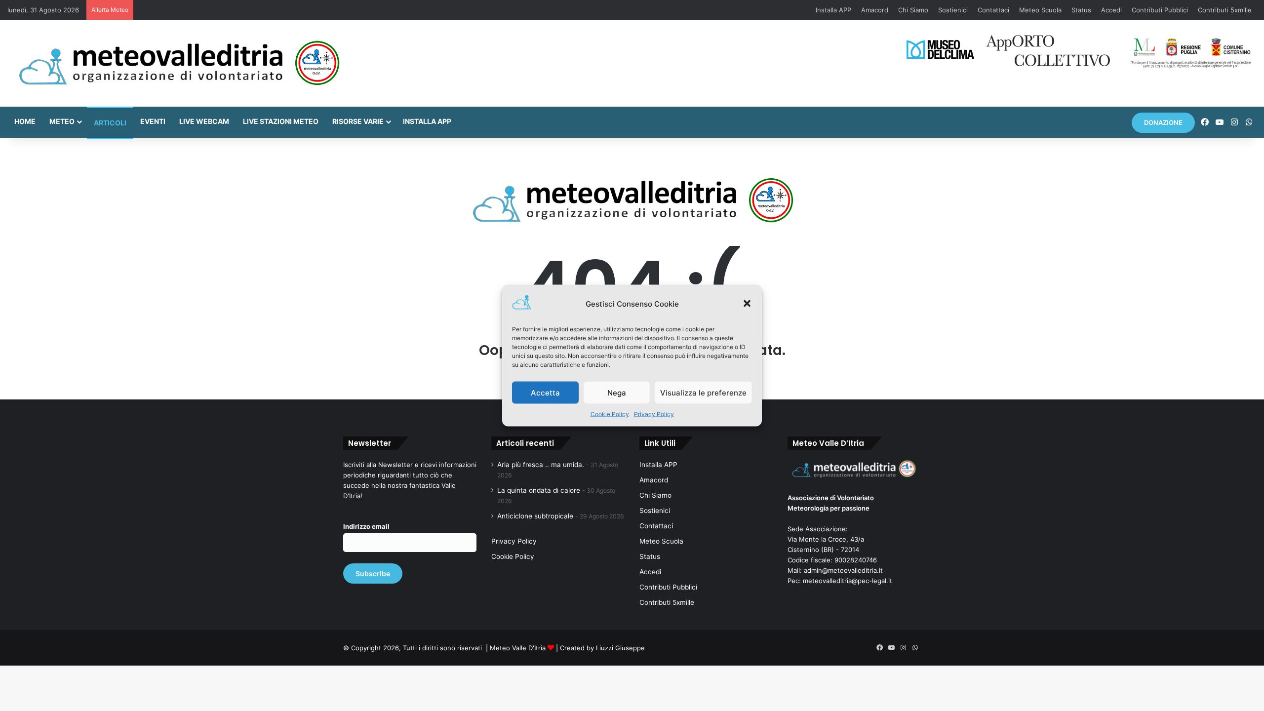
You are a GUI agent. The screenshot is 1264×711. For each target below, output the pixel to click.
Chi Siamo (913, 10)
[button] (747, 304)
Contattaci (993, 10)
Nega (616, 392)
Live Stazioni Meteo (280, 121)
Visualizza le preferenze (703, 392)
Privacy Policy (654, 414)
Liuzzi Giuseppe (620, 648)
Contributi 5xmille (1225, 10)
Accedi (1111, 10)
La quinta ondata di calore (538, 490)
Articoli (110, 122)
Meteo (62, 121)
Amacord (874, 10)
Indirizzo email (366, 526)
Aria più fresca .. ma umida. (540, 465)
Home (25, 121)
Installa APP (833, 10)
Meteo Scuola (1040, 10)
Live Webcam (204, 121)
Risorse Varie (358, 121)
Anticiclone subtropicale (535, 516)
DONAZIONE (1163, 122)
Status (1081, 10)
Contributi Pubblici (1160, 10)
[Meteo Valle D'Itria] (178, 63)
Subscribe (373, 573)
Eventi (152, 121)
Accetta (545, 392)
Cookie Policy (610, 414)
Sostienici (953, 10)
